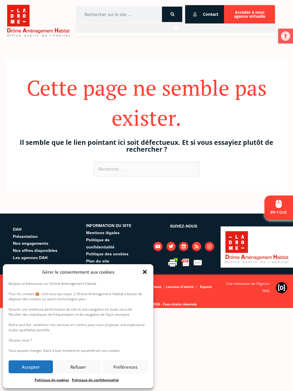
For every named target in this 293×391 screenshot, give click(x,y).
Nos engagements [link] (30, 243)
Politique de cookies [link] (52, 380)
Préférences (125, 367)
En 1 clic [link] (278, 212)
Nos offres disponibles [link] (35, 250)
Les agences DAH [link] (30, 257)
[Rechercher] (172, 14)
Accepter (31, 367)
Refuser (78, 367)
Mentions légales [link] (103, 232)
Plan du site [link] (97, 261)
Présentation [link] (25, 236)
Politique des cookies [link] (107, 254)
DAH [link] (17, 229)
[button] (145, 272)
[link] (285, 36)
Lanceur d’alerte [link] (180, 286)
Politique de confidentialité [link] (95, 380)
